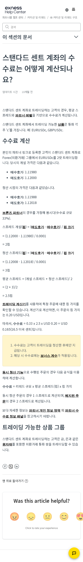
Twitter (10, 466)
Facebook (4, 466)
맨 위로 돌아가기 (13, 481)
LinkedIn (16, 466)
